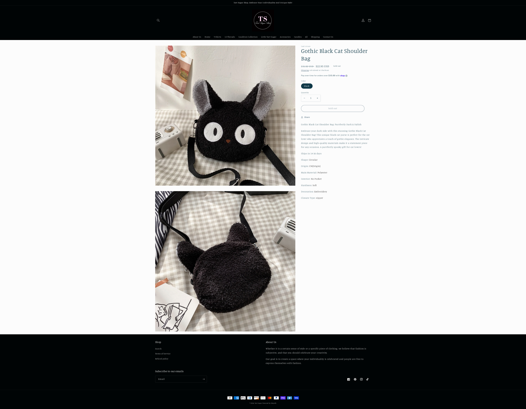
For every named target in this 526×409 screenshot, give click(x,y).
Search (158, 348)
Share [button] (307, 117)
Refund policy (161, 358)
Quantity (305, 92)
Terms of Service (163, 353)
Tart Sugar (258, 403)
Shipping (305, 70)
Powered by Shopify (269, 403)
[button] (158, 20)
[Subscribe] (203, 379)
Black (306, 86)
